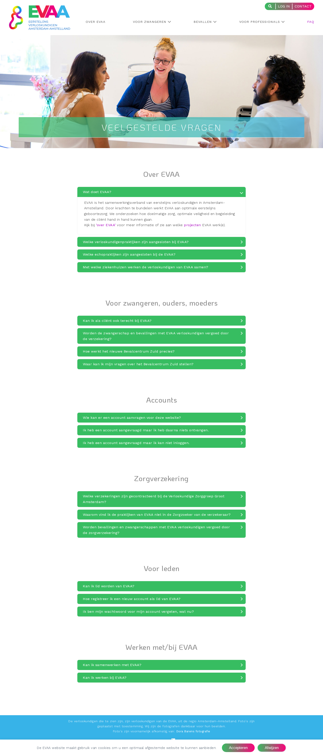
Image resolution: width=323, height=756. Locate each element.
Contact (303, 6)
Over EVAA (95, 21)
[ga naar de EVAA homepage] (39, 27)
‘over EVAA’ (106, 225)
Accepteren (238, 748)
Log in (284, 6)
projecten (192, 225)
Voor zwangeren (149, 21)
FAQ (310, 21)
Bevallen (203, 21)
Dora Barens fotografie (193, 731)
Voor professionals (259, 21)
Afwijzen (272, 748)
